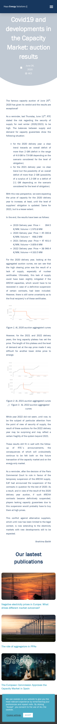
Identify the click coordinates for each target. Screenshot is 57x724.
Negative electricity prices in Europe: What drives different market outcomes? (25, 606)
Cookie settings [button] (14, 715)
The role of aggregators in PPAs (18, 646)
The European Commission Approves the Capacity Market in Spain (24, 686)
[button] (51, 6)
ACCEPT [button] (28, 715)
